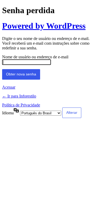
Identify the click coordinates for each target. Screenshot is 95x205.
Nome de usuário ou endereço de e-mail (35, 57)
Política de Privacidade (21, 105)
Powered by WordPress (44, 25)
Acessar (8, 87)
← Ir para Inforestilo (19, 96)
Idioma (8, 113)
